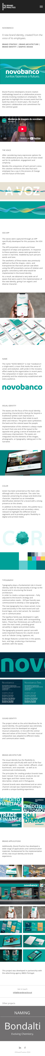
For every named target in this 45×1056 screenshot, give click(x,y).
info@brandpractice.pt (22, 992)
